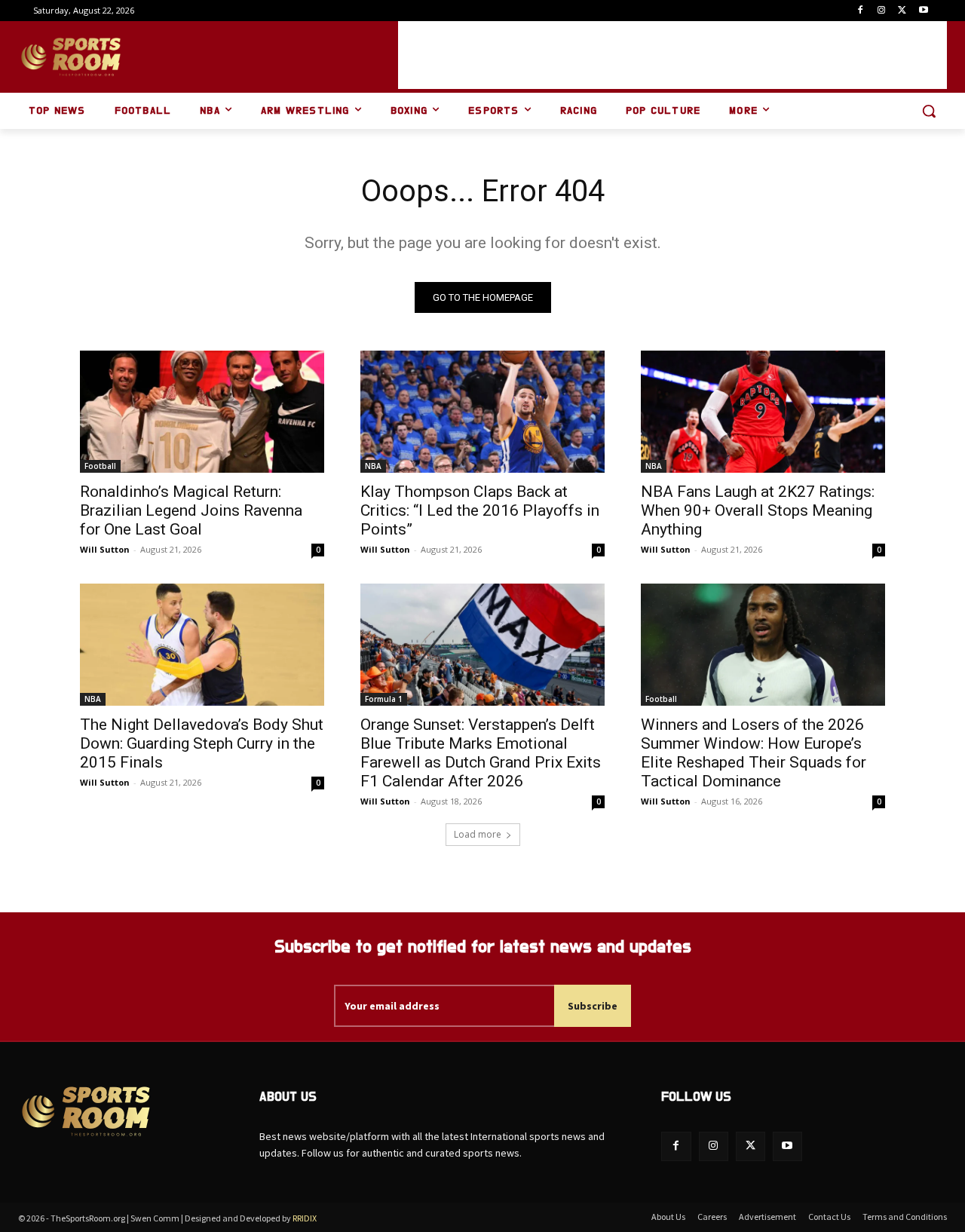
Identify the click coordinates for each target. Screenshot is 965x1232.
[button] (929, 111)
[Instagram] (881, 11)
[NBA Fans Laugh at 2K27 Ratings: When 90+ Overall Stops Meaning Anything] (763, 412)
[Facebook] (860, 11)
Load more (477, 834)
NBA (373, 466)
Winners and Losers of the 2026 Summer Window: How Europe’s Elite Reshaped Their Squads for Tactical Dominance (753, 753)
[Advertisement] (672, 55)
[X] (902, 11)
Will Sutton (105, 549)
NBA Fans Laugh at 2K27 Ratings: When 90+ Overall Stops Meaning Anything (758, 510)
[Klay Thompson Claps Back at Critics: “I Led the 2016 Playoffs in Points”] (482, 412)
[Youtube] (923, 11)
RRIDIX (305, 1218)
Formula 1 (384, 699)
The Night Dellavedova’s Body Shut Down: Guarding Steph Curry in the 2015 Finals (201, 743)
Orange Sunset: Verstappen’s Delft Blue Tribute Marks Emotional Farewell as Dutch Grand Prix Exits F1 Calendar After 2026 (480, 753)
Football (100, 466)
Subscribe (592, 1006)
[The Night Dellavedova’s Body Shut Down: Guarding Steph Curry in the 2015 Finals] (202, 645)
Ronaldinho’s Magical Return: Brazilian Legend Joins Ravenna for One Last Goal (191, 510)
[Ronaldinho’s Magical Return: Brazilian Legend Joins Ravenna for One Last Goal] (202, 412)
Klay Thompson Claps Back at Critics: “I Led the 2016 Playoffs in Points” (479, 510)
